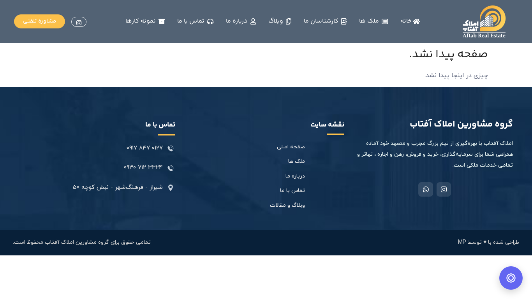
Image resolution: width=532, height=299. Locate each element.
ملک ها (370, 21)
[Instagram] (444, 189)
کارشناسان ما (322, 21)
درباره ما (238, 21)
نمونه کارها (142, 21)
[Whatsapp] (425, 189)
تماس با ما (192, 21)
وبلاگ (277, 21)
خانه (406, 21)
